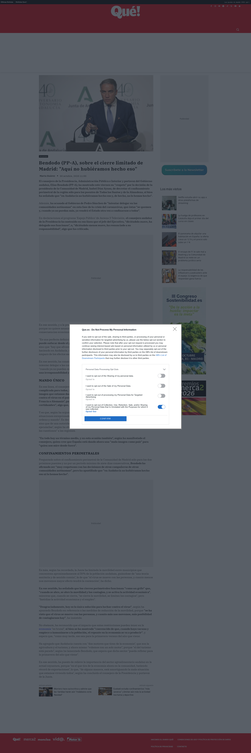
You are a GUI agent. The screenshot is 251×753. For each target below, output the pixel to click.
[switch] (161, 376)
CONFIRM (105, 419)
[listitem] (125, 369)
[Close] (176, 330)
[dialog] (125, 376)
